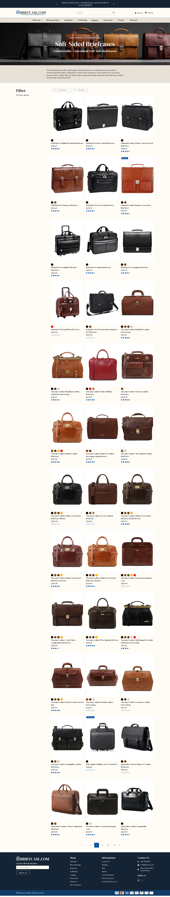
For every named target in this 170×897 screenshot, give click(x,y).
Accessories (108, 20)
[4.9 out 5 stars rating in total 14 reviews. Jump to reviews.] (91, 399)
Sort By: (54, 90)
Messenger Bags (52, 20)
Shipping (105, 865)
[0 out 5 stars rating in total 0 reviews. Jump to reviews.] (56, 335)
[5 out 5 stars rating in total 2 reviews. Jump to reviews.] (126, 337)
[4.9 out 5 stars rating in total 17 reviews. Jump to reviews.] (56, 586)
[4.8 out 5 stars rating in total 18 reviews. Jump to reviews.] (126, 524)
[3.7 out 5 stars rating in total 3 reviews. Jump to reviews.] (56, 648)
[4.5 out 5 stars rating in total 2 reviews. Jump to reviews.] (126, 834)
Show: (74, 90)
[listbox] (64, 90)
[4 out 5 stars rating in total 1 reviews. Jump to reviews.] (126, 648)
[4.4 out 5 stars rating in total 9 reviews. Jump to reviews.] (56, 148)
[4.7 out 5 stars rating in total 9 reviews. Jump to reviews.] (56, 275)
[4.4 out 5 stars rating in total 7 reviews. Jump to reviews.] (91, 210)
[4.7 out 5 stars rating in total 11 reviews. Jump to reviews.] (91, 148)
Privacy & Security (108, 878)
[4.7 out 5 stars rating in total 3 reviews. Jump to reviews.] (56, 834)
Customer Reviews (108, 875)
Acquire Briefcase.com (109, 882)
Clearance (133, 20)
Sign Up (22, 872)
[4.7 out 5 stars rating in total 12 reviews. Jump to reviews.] (126, 151)
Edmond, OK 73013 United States (147, 869)
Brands (121, 20)
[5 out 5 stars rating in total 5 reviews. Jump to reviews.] (56, 772)
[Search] (113, 13)
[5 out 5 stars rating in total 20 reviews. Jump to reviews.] (91, 834)
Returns (104, 871)
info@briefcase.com (147, 865)
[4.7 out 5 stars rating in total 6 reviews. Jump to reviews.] (56, 399)
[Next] (114, 4)
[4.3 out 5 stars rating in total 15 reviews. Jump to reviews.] (91, 273)
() (152, 13)
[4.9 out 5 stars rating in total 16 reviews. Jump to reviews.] (56, 462)
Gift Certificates (75, 885)
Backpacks (69, 20)
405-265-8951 (145, 861)
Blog (103, 868)
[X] (142, 880)
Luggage (94, 20)
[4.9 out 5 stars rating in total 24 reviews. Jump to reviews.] (126, 399)
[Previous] (56, 4)
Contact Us (105, 861)
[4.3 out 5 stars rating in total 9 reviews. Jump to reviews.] (56, 210)
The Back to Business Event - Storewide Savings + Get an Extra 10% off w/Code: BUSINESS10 (85, 4)
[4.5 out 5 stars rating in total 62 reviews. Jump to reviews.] (126, 213)
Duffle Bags (82, 20)
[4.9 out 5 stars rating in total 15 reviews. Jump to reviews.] (91, 462)
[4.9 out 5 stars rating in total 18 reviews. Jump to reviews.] (91, 586)
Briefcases (37, 20)
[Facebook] (139, 880)
